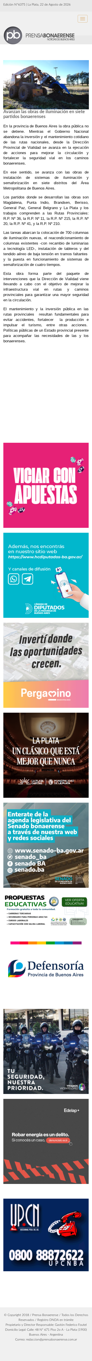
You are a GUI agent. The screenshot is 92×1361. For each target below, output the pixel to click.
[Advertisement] (40, 410)
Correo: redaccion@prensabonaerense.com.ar (46, 1339)
